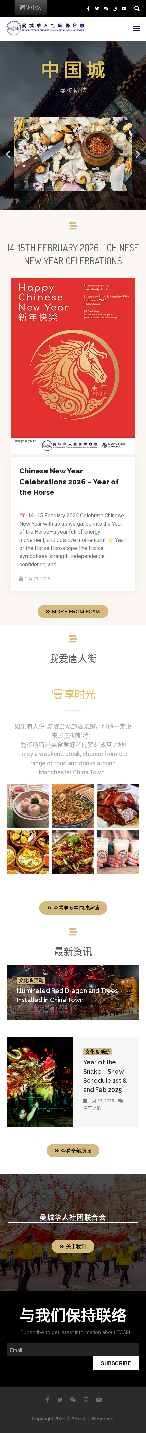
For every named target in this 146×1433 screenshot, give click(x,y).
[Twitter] (97, 8)
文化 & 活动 (31, 980)
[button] (136, 28)
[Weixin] (106, 8)
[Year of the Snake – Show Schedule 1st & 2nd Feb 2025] (40, 1082)
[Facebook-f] (88, 8)
